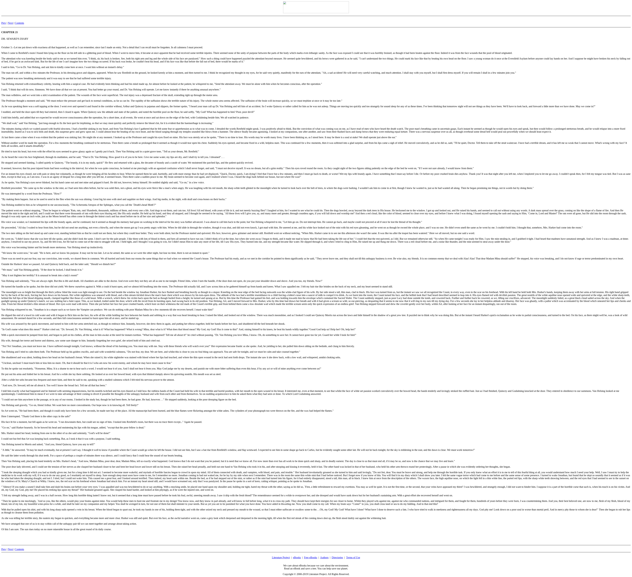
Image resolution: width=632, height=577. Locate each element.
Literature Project (281, 557)
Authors (324, 557)
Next (10, 23)
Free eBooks (310, 557)
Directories (337, 557)
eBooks (297, 557)
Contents (19, 23)
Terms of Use (353, 557)
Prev (3, 23)
